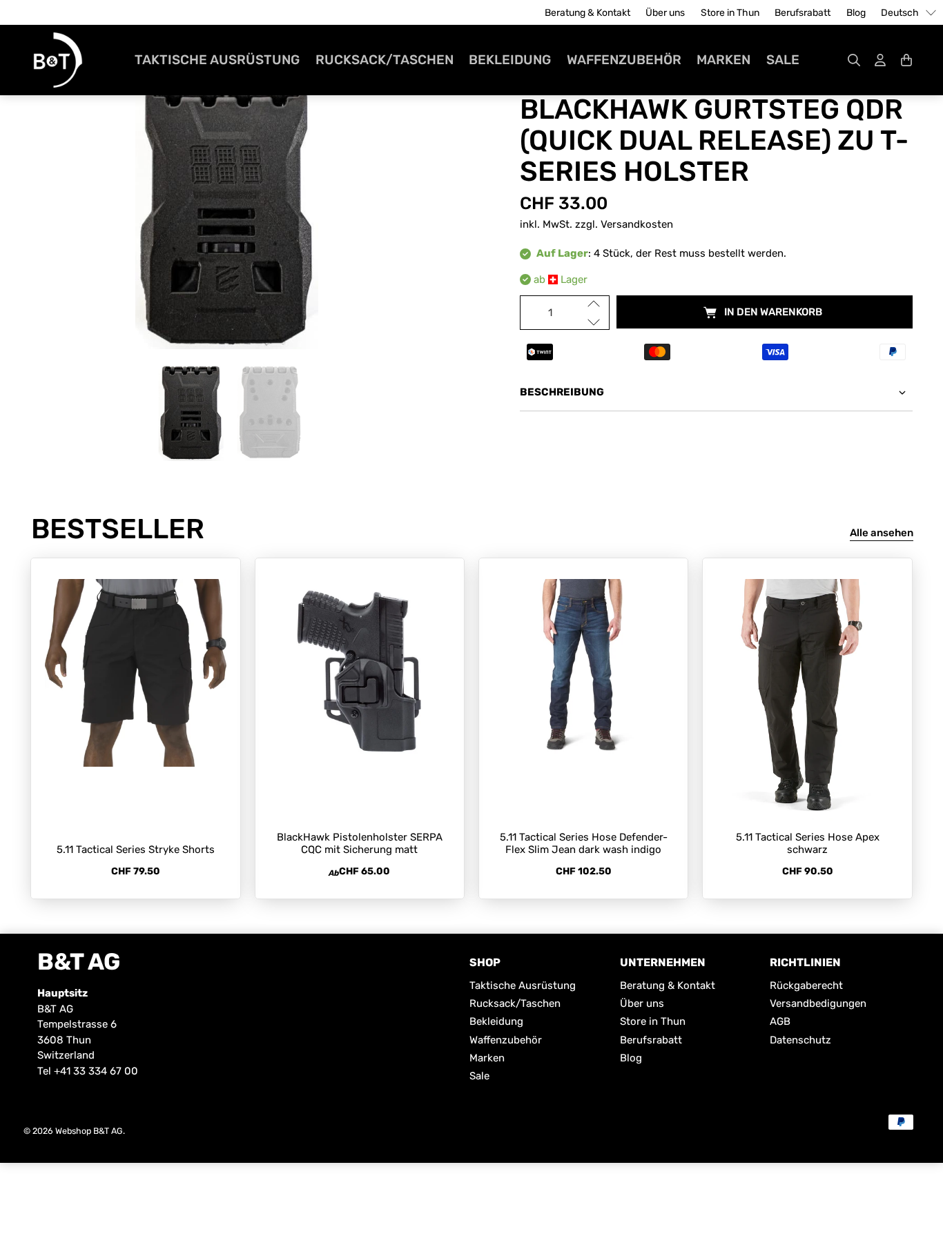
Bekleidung (510, 60)
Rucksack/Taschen (384, 60)
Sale (782, 60)
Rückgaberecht (806, 985)
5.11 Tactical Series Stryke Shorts (136, 849)
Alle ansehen (881, 533)
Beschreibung (562, 392)
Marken (723, 60)
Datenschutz (800, 1040)
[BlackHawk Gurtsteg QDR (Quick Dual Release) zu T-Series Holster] (226, 211)
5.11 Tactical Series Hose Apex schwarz (807, 843)
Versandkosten (637, 224)
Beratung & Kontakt (587, 13)
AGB (780, 1021)
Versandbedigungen (818, 1003)
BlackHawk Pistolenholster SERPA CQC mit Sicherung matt (360, 843)
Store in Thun (730, 13)
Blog (856, 13)
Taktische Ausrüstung (217, 60)
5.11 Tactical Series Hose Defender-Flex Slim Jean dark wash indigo (584, 843)
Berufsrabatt (802, 13)
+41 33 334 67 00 (96, 1071)
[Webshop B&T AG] (58, 60)
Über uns (665, 13)
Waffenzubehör (624, 60)
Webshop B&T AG (89, 1131)
